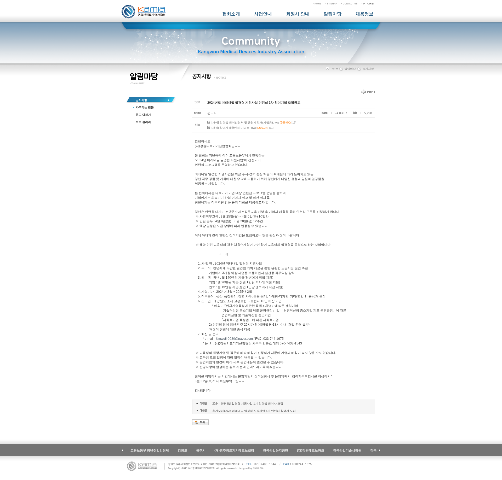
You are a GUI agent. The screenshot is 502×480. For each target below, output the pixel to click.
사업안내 (263, 13)
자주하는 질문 (145, 107)
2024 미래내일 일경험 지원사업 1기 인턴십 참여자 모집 (247, 403)
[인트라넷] (368, 3)
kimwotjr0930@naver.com (234, 339)
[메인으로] (317, 3)
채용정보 (364, 13)
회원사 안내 (298, 13)
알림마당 (332, 13)
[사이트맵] (331, 3)
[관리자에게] (349, 3)
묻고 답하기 (143, 114)
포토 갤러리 (143, 122)
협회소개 (231, 13)
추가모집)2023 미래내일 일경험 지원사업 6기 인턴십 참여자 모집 (254, 410)
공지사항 (141, 100)
